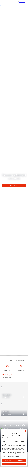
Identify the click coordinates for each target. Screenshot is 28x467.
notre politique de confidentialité (9, 457)
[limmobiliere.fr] (22, 2)
